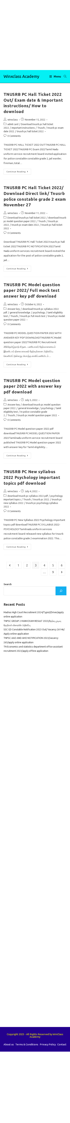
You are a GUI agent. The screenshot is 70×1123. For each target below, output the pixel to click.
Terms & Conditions (26, 1044)
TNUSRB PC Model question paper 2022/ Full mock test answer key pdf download (32, 290)
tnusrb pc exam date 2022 (25, 224)
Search (8, 584)
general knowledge (20, 312)
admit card (12, 124)
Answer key (13, 309)
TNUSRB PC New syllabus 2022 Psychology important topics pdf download (32, 477)
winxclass (12, 119)
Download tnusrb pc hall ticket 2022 (26, 217)
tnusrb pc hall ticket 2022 (30, 131)
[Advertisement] (35, 35)
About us (9, 1044)
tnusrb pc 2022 (41, 499)
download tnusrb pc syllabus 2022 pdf (27, 496)
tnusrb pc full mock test (32, 316)
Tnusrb (41, 127)
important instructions (23, 127)
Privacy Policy (48, 1044)
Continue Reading (18, 172)
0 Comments (14, 136)
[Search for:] (64, 76)
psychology (39, 312)
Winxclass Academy (21, 76)
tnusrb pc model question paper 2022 (37, 415)
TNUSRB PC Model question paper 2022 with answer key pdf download (33, 386)
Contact (61, 1044)
